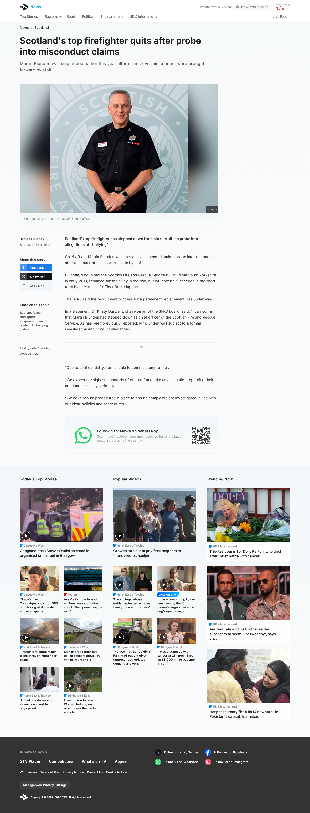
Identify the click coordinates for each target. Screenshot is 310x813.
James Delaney (32, 239)
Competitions (61, 761)
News (24, 28)
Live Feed (280, 16)
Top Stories (29, 16)
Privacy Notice (73, 772)
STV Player (30, 761)
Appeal (121, 761)
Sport (71, 16)
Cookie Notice (116, 772)
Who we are (28, 772)
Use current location (254, 7)
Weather (206, 7)
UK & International (143, 16)
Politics (88, 16)
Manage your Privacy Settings (45, 785)
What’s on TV (94, 761)
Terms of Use (49, 772)
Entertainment (111, 16)
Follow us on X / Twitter (181, 752)
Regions (51, 16)
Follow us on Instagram (231, 762)
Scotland (42, 28)
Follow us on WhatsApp (181, 762)
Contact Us (95, 772)
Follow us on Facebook (230, 752)
